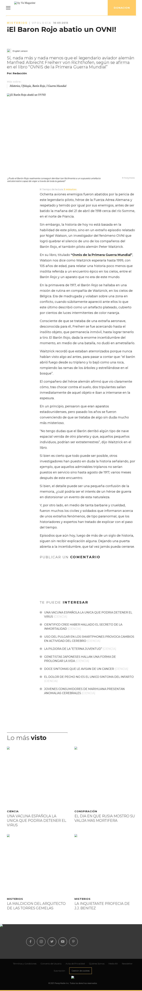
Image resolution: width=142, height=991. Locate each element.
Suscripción (59, 970)
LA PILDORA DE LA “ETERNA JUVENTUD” (80, 648)
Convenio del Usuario (51, 963)
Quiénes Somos (96, 963)
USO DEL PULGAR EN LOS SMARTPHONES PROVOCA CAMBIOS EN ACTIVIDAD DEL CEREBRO (89, 638)
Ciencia (13, 811)
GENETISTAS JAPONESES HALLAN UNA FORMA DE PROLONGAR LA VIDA (80, 659)
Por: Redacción (17, 73)
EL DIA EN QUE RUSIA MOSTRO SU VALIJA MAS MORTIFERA (104, 818)
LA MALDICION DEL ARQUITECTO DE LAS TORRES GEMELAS (36, 906)
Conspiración (85, 811)
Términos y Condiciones (24, 963)
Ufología (26, 86)
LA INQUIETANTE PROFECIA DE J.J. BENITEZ (102, 906)
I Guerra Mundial (56, 86)
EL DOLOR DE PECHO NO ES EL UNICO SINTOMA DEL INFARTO (89, 679)
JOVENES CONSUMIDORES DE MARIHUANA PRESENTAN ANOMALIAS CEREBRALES (84, 691)
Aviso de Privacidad (75, 963)
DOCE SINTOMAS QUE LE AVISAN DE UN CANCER (86, 669)
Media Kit (113, 963)
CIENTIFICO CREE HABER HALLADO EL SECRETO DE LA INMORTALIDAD (83, 626)
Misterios (15, 86)
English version (20, 51)
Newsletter (127, 963)
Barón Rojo (38, 86)
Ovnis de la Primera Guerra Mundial (101, 255)
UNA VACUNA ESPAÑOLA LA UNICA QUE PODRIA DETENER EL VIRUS (88, 614)
